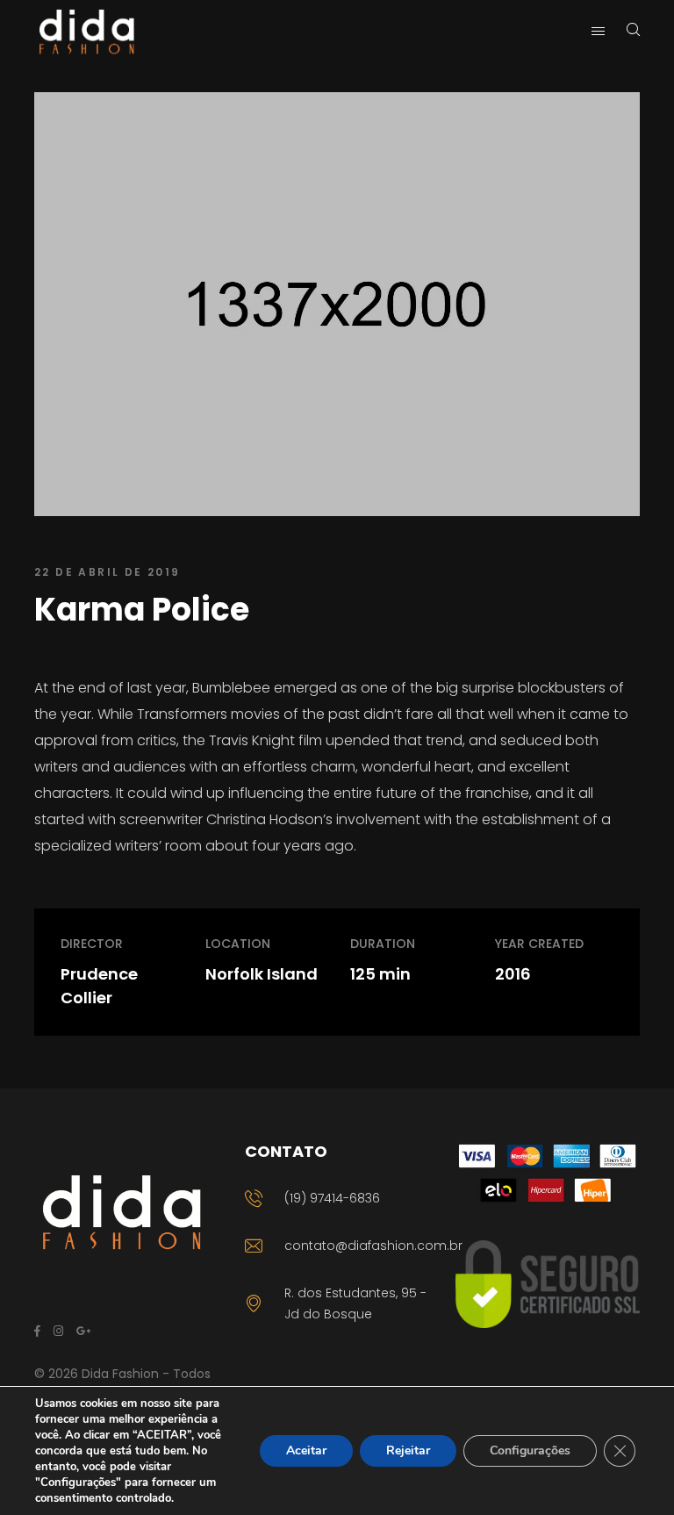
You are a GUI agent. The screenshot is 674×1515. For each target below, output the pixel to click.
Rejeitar (408, 1450)
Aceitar (306, 1450)
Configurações (530, 1450)
